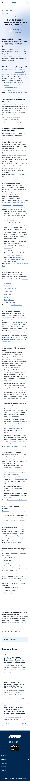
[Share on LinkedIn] (12, 631)
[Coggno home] (15, 737)
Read (24, 673)
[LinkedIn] (15, 742)
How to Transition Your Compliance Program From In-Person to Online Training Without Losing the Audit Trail (14, 685)
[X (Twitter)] (10, 742)
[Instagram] (20, 742)
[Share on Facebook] (15, 631)
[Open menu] (2, 2)
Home (3, 10)
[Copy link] (19, 631)
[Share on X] (8, 631)
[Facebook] (12, 742)
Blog (7, 10)
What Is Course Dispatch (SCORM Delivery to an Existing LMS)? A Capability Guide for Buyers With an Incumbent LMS (15, 660)
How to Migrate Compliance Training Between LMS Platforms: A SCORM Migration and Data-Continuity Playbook (14, 710)
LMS (11, 10)
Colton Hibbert (18, 29)
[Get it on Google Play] (15, 749)
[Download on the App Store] (15, 746)
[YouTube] (17, 742)
